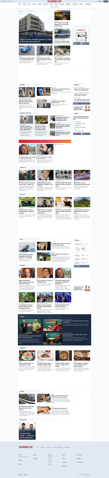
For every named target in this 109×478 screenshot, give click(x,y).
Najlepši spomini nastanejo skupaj (42, 303)
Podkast (22, 316)
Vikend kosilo (39, 361)
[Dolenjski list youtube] (9, 1)
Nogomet (52, 252)
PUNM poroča (53, 87)
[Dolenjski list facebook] (4, 1)
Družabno (22, 265)
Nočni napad (39, 56)
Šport (21, 239)
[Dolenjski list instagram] (7, 1)
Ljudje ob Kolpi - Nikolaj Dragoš (42, 181)
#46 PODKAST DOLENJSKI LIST (68, 319)
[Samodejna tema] (96, 1)
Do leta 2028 (53, 99)
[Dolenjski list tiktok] (12, 1)
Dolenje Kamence (23, 124)
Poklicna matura (58, 208)
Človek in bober (58, 123)
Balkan (24, 155)
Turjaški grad (56, 21)
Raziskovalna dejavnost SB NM (40, 124)
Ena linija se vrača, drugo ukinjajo (59, 39)
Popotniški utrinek (21, 303)
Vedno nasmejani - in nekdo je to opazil (83, 92)
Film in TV (42, 155)
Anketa (76, 113)
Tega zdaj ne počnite (77, 208)
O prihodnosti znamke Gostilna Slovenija (25, 98)
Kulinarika (20, 361)
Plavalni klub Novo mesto (59, 181)
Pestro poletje (76, 181)
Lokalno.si (22, 167)
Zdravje (21, 431)
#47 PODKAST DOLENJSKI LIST (24, 334)
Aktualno (22, 84)
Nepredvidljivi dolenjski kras (58, 56)
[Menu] (1, 1)
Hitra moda (39, 208)
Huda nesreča (21, 208)
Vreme (77, 240)
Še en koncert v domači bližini (59, 303)
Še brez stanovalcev (23, 37)
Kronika (20, 56)
